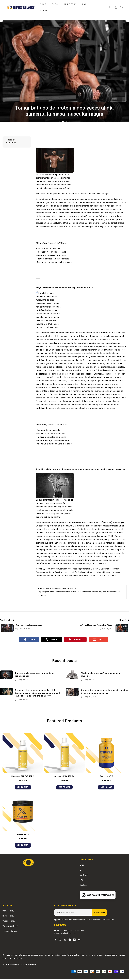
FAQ (81, 880)
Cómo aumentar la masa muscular (29, 625)
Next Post (124, 620)
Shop (82, 865)
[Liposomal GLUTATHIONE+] (23, 753)
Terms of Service (10, 931)
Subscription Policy (10, 926)
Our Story (84, 875)
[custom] (55, 939)
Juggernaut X (23, 834)
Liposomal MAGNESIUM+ (64, 776)
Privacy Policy (8, 911)
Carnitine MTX (106, 776)
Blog (82, 870)
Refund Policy (8, 916)
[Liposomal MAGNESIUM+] (64, 753)
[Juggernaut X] (23, 811)
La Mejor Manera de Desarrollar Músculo (97, 625)
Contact (83, 885)
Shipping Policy (9, 921)
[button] (110, 7)
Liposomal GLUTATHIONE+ (23, 776)
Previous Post (7, 620)
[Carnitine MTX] (106, 753)
